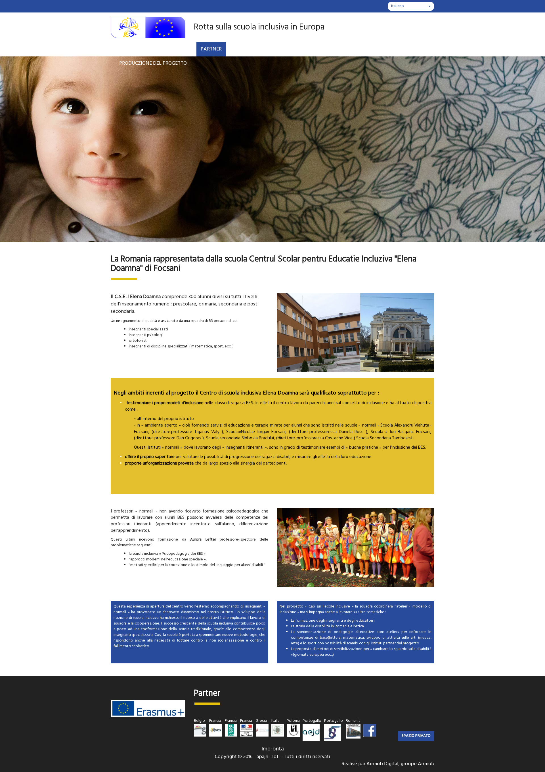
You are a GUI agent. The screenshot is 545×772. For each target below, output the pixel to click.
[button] (288, 547)
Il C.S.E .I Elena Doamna (136, 297)
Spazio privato (416, 736)
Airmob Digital (382, 764)
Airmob (426, 764)
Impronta (272, 749)
